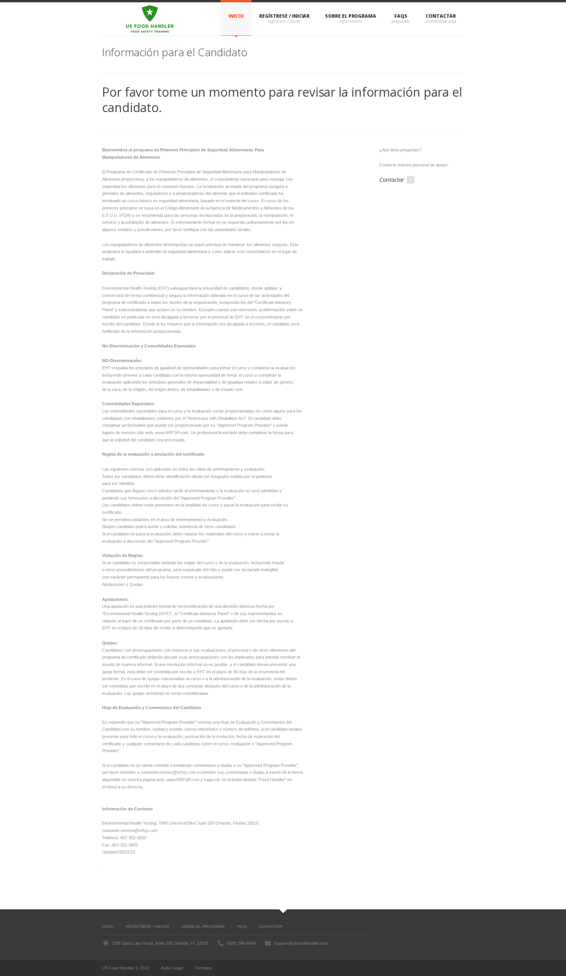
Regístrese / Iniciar (284, 16)
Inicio (236, 16)
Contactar (440, 16)
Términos (203, 968)
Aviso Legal (172, 968)
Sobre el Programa (350, 16)
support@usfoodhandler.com (301, 943)
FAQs (400, 16)
